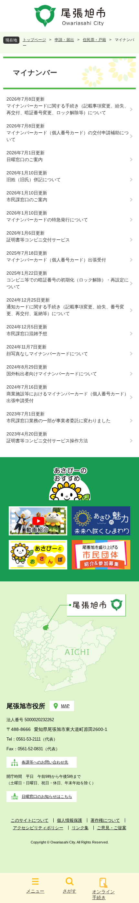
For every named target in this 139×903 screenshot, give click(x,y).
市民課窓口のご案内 (26, 199)
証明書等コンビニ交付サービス (38, 239)
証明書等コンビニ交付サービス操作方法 (47, 440)
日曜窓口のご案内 (24, 159)
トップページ (34, 40)
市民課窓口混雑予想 (26, 333)
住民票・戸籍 (94, 40)
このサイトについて (29, 820)
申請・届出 (64, 40)
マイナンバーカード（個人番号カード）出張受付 (56, 259)
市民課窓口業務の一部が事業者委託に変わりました (58, 420)
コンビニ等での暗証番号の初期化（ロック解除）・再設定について (67, 283)
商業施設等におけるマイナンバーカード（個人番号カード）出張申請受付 (67, 397)
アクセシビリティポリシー (38, 827)
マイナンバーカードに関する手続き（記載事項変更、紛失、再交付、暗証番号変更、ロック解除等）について (67, 109)
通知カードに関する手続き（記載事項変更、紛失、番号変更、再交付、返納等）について (65, 310)
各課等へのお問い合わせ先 (45, 762)
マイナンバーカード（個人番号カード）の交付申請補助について (67, 136)
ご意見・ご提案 (111, 827)
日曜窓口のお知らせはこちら (47, 796)
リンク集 (80, 827)
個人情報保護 (69, 820)
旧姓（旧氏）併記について (33, 179)
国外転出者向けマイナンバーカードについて (51, 373)
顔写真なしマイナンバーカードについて (47, 353)
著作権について (105, 820)
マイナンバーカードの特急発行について (47, 219)
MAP (65, 706)
